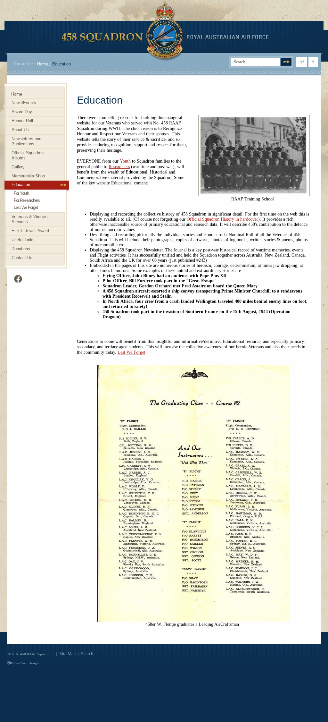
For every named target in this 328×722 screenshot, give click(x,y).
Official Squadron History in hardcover (222, 219)
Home (42, 64)
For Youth (21, 193)
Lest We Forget (131, 352)
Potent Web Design (25, 663)
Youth (125, 161)
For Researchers (27, 200)
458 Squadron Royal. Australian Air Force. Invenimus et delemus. (165, 31)
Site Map (67, 653)
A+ (302, 61)
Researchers (119, 166)
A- (314, 61)
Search (87, 653)
